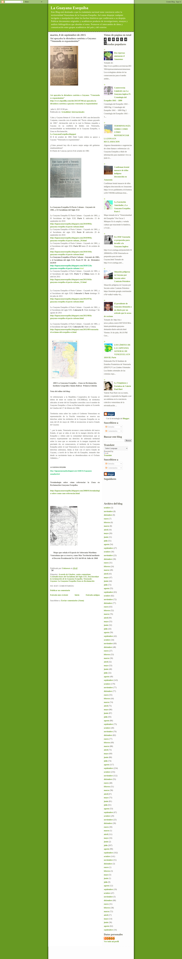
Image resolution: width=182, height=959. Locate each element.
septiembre (108, 548)
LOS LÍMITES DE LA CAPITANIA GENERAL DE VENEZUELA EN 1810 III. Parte (117, 351)
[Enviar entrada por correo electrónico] (75, 570)
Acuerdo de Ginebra (67, 574)
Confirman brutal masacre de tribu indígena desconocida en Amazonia (116, 173)
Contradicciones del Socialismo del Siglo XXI (68, 577)
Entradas (110, 427)
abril (106, 530)
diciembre (108, 515)
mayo (106, 533)
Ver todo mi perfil (111, 941)
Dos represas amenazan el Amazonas (119, 56)
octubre (107, 508)
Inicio (77, 595)
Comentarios (112, 431)
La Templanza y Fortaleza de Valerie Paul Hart (122, 386)
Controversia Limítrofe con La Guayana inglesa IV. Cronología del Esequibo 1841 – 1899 (117, 94)
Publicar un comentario (60, 590)
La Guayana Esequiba (69, 8)
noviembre (108, 511)
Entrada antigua (93, 595)
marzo (106, 526)
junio (106, 537)
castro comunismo (83, 574)
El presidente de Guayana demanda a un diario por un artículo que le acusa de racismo (118, 309)
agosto (106, 544)
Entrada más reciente (59, 595)
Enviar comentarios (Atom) (72, 600)
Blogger (126, 418)
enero (106, 519)
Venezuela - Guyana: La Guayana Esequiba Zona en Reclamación (72, 580)
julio (106, 541)
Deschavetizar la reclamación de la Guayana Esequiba (74, 578)
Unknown (110, 938)
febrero (107, 522)
